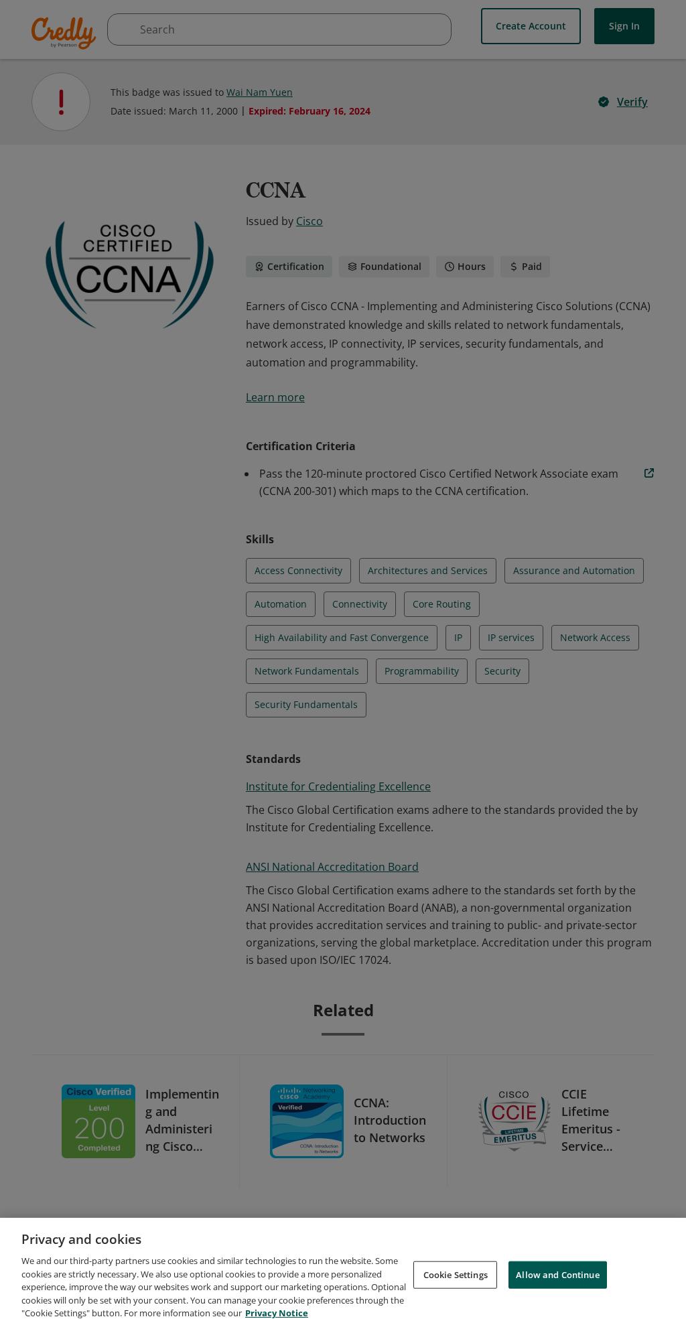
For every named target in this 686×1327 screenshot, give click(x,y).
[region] (343, 1272)
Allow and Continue (557, 1274)
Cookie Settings (455, 1274)
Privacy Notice (276, 1313)
